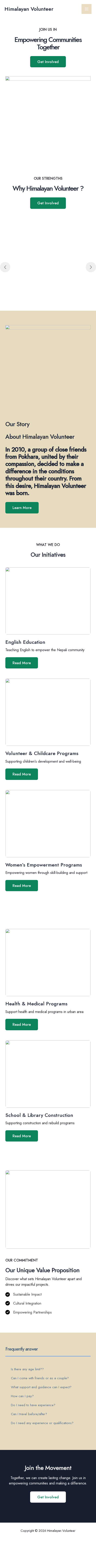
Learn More (22, 507)
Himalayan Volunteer (28, 9)
